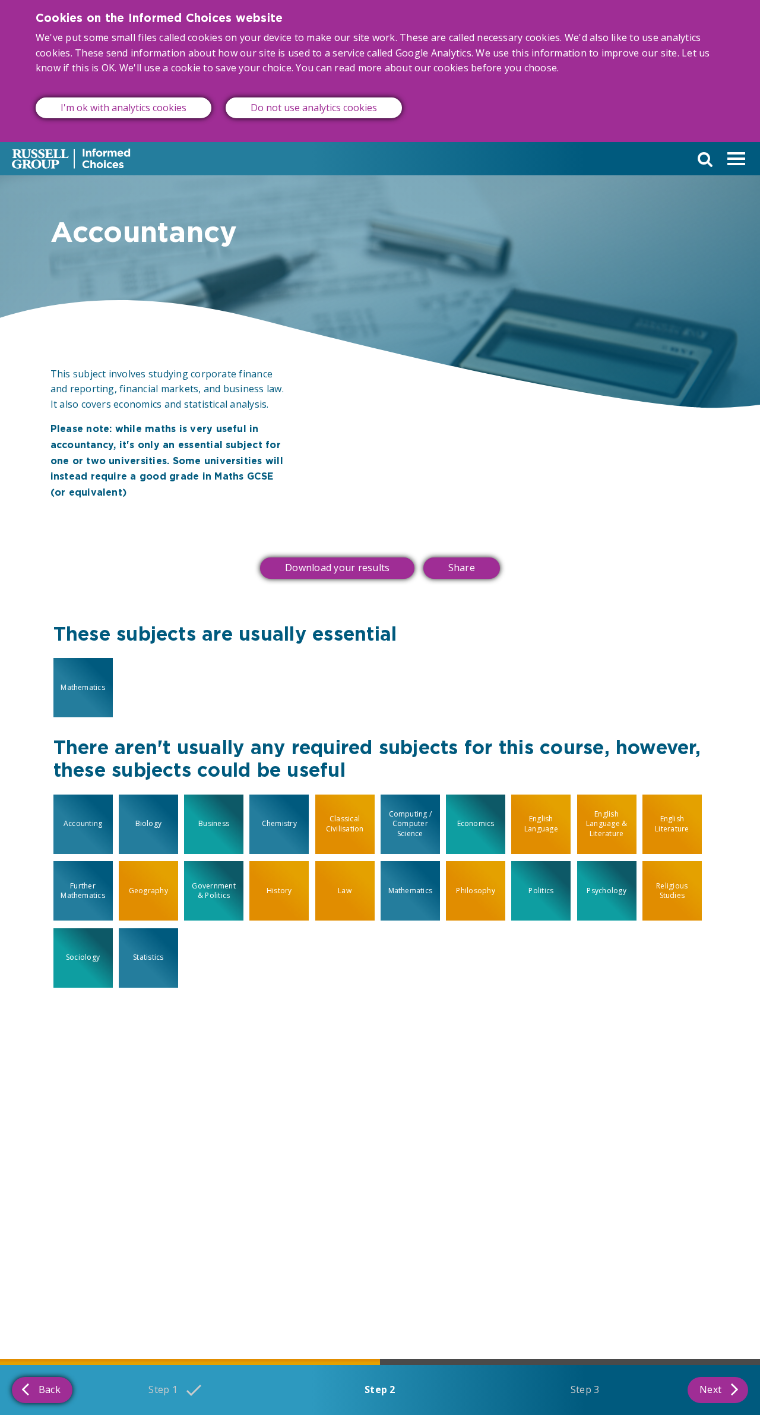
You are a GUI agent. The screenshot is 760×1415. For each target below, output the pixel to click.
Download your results (337, 567)
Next (710, 1389)
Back (50, 1389)
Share (461, 567)
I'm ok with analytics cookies (123, 107)
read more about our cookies (401, 67)
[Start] (71, 159)
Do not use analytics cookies (314, 107)
